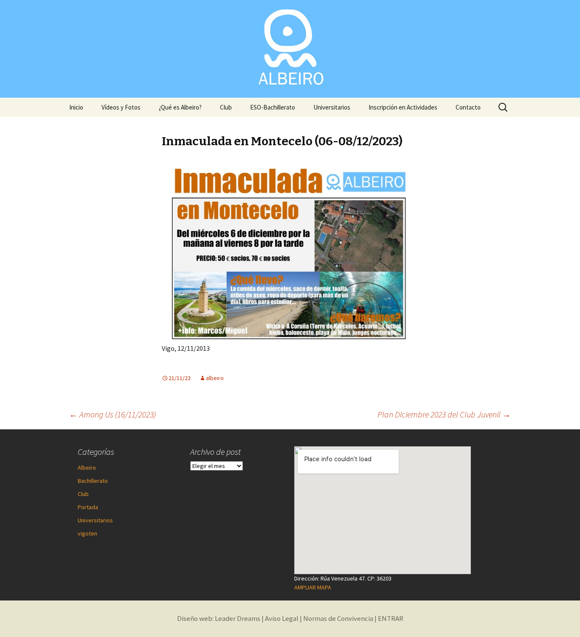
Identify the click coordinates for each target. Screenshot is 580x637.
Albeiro (87, 467)
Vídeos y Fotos (121, 107)
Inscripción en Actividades (403, 107)
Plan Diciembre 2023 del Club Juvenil (444, 414)
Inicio (76, 107)
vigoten (87, 533)
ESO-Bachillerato (272, 107)
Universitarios (331, 107)
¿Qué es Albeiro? (180, 107)
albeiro (215, 378)
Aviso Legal (281, 618)
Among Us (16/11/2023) (112, 414)
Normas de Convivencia (338, 618)
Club (226, 107)
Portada (88, 507)
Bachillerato (93, 481)
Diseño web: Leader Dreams (218, 618)
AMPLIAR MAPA (312, 587)
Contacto (468, 107)
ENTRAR (390, 618)
